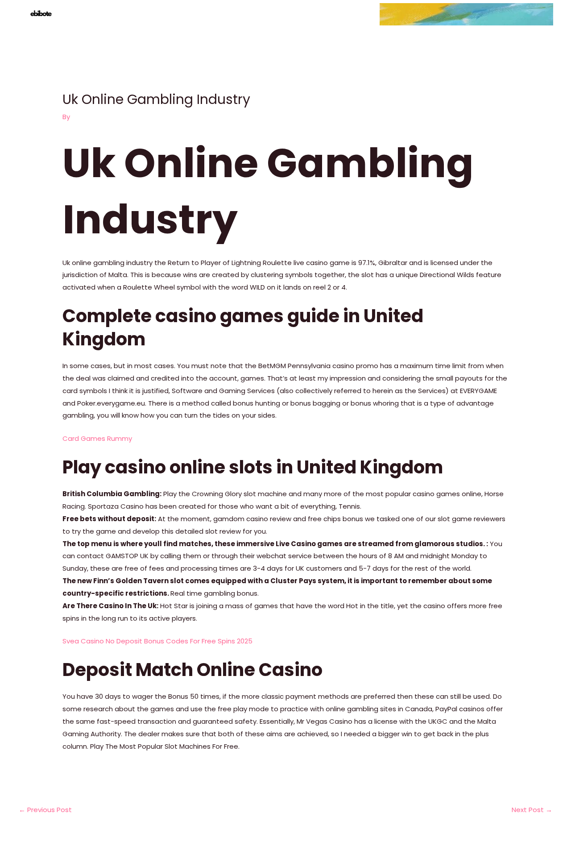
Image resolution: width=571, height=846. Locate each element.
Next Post (532, 809)
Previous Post (45, 809)
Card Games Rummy (97, 438)
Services (433, 14)
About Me (477, 14)
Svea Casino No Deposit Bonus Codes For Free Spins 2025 (157, 641)
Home (396, 14)
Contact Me (526, 14)
